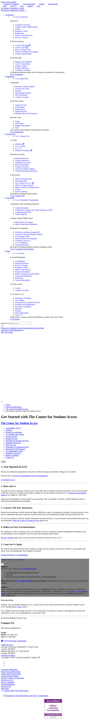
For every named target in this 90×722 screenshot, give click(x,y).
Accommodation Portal (14, 451)
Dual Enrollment (21, 95)
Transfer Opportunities (23, 54)
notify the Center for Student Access (26, 521)
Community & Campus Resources (27, 302)
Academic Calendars (22, 70)
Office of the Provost (22, 270)
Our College (19, 300)
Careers (18, 288)
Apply (17, 121)
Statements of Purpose (23, 298)
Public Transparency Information (27, 274)
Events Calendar (21, 192)
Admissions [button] (10, 77)
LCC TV (18, 148)
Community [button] (10, 198)
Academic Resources (23, 163)
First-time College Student (24, 87)
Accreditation (20, 261)
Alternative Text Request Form (17, 447)
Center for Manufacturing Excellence (28, 234)
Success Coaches (21, 37)
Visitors (42, 4)
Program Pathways (22, 68)
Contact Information (22, 280)
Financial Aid (20, 109)
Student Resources (22, 158)
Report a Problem (12, 455)
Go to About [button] (15, 319)
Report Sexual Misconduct (11, 672)
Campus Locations (22, 97)
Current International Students (26, 171)
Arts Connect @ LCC (23, 183)
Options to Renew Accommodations (14, 555)
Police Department (22, 165)
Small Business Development (26, 239)
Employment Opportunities (11, 674)
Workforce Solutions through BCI (27, 232)
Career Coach (20, 48)
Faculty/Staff (53, 4)
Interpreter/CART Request (15, 449)
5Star (5, 6)
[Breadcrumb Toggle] (2, 401)
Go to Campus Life (22, 136)
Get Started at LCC (8, 480)
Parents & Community (14, 432)
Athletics (18, 144)
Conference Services (22, 241)
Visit (16, 128)
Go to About (19, 253)
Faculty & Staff (11, 436)
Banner (30, 6)
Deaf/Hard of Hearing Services (17, 441)
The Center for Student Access (17, 409)
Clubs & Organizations (23, 179)
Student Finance (21, 111)
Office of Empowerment (24, 185)
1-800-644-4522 (7, 645)
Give (38, 6)
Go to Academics (21, 17)
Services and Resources (23, 35)
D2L (22, 6)
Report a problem (7, 538)
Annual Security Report (10, 676)
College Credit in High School (26, 27)
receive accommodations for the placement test (30, 476)
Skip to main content (8, 2)
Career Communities (22, 64)
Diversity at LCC (7, 680)
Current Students (29, 4)
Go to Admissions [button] (17, 132)
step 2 (20, 607)
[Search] (2, 326)
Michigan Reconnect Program (26, 113)
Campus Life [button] (10, 134)
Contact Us (10, 457)
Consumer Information (23, 276)
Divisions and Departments (25, 304)
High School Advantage (24, 222)
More (3, 462)
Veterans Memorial (22, 245)
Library (18, 29)
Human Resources (22, 263)
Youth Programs (21, 214)
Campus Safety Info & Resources (15, 691)
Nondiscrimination (8, 684)
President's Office (21, 268)
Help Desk (19, 278)
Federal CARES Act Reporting (12, 678)
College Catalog (21, 66)
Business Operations (22, 272)
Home (8, 405)
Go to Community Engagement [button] (22, 249)
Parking (18, 311)
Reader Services (12, 439)
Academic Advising (22, 25)
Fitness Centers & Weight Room (27, 187)
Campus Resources (22, 160)
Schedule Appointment (17, 641)
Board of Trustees (21, 265)
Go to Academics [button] (16, 74)
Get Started (19, 124)
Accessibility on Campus (15, 434)
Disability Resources (13, 443)
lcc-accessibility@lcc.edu (16, 633)
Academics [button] (10, 15)
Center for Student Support (25, 169)
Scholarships (19, 107)
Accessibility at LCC (13, 428)
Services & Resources (14, 407)
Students (9, 430)
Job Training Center (22, 236)
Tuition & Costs (21, 105)
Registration (19, 33)
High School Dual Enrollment (26, 224)
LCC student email (23, 581)
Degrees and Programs (23, 62)
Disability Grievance (13, 453)
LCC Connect (20, 146)
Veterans (18, 91)
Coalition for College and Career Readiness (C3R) (33, 210)
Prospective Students (11, 4)
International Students (23, 93)
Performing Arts (21, 181)
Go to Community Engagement (26, 200)
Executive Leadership (23, 307)
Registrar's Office (21, 31)
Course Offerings (21, 45)
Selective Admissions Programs (26, 52)
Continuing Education (23, 212)
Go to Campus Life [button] (17, 196)
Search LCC (5, 323)
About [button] (8, 251)
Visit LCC (19, 315)
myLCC (13, 6)
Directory (18, 309)
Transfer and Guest (22, 89)
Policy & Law (11, 445)
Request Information (22, 126)
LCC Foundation (21, 243)
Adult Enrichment (21, 208)
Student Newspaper (22, 150)
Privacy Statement (7, 682)
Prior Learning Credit (23, 50)
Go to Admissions (21, 79)
